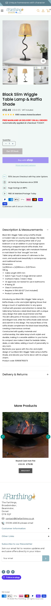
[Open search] (38, 10)
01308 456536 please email (19, 523)
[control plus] (13, 143)
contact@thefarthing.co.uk (20, 518)
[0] (48, 10)
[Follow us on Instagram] (8, 572)
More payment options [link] (26, 165)
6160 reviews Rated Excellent (28, 114)
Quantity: (6, 140)
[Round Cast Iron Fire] (25, 435)
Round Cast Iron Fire (25, 461)
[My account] (43, 10)
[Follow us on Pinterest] (13, 572)
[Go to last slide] (4, 69)
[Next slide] (12, 69)
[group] (9, 76)
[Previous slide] (3, 437)
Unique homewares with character (27, 2)
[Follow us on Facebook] (3, 572)
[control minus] (5, 143)
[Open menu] (2, 11)
